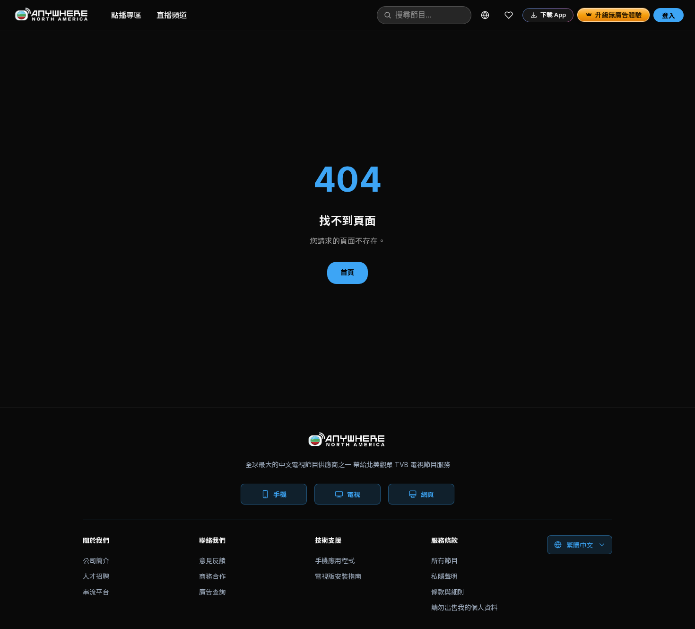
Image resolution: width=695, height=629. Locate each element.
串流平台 (96, 592)
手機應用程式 (335, 561)
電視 (353, 494)
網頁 (427, 494)
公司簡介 (96, 561)
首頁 (347, 272)
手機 (280, 494)
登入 (668, 15)
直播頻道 (171, 15)
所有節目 (444, 561)
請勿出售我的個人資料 (464, 607)
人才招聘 (96, 576)
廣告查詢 (212, 592)
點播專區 (126, 15)
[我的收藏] (509, 15)
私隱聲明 (444, 576)
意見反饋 (212, 561)
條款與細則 (447, 592)
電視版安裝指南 (338, 576)
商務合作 (212, 576)
